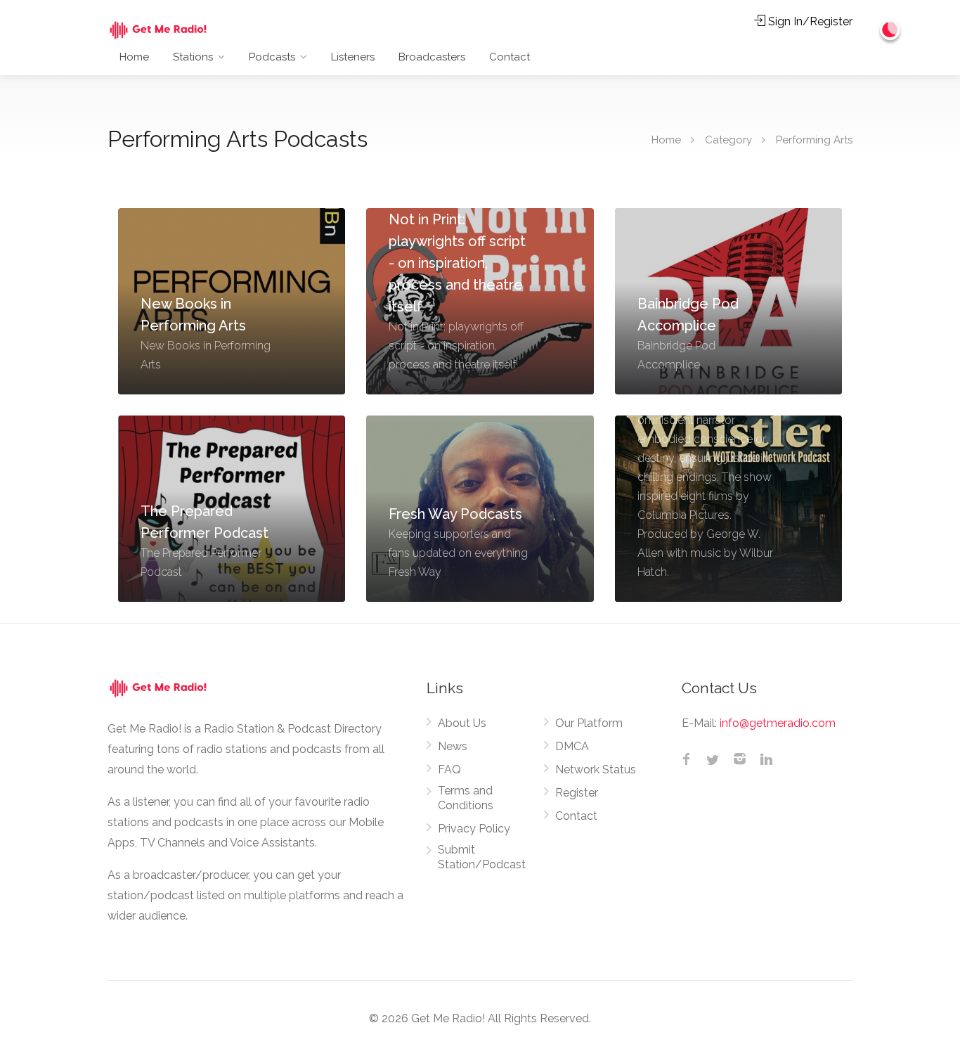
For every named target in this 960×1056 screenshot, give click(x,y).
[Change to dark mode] (890, 29)
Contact (509, 57)
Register (576, 792)
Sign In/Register (808, 21)
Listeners (353, 57)
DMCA (572, 746)
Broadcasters (431, 57)
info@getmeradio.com (778, 723)
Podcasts (272, 57)
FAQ (449, 769)
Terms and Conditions (465, 798)
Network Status (595, 769)
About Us (462, 723)
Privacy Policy (474, 828)
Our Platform (589, 723)
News (452, 746)
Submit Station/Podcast (482, 857)
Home (134, 57)
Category (728, 139)
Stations (193, 57)
